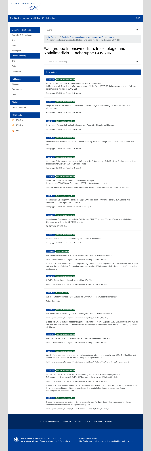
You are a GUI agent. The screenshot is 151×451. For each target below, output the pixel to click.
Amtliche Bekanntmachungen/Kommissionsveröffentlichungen (88, 37)
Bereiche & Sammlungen (22, 35)
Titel (13, 40)
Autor (14, 45)
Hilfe (14, 94)
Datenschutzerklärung (93, 421)
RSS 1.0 (19, 120)
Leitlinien (77, 421)
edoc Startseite (52, 37)
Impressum (66, 421)
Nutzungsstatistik (19, 107)
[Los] (137, 30)
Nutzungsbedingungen (49, 421)
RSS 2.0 (19, 125)
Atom (18, 130)
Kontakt (108, 421)
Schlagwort (16, 51)
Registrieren (17, 89)
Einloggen (16, 84)
